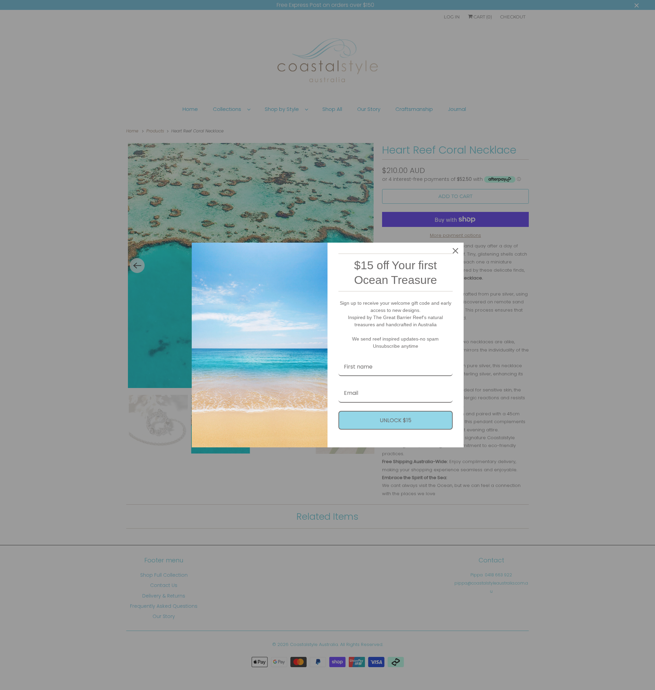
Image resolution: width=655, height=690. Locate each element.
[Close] (455, 251)
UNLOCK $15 (395, 420)
